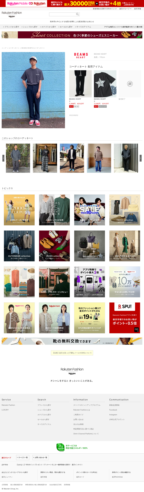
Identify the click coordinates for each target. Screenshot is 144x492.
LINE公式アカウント (117, 419)
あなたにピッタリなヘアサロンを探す (15, 472)
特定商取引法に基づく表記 (83, 429)
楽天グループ (124, 9)
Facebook (113, 410)
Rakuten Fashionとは (81, 410)
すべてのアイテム (44, 424)
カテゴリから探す (44, 415)
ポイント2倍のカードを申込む (86, 472)
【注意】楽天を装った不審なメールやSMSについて (72, 353)
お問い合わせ (78, 419)
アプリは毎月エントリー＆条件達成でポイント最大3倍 (123, 27)
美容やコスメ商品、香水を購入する (52, 472)
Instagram (113, 415)
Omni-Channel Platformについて (86, 434)
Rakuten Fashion (23, 14)
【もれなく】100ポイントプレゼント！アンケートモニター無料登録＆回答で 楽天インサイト (49, 465)
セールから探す (43, 419)
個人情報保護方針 (16, 485)
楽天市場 (137, 9)
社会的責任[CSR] (55, 485)
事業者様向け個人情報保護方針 (36, 485)
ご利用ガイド (78, 415)
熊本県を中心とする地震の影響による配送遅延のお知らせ (72, 21)
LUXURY (5, 410)
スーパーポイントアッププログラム (86, 405)
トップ (4, 48)
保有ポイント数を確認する (121, 472)
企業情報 (5, 485)
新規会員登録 (114, 405)
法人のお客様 (78, 424)
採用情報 (67, 485)
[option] (18, 158)
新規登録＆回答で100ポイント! (105, 9)
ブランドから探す (44, 405)
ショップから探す (44, 410)
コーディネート (14, 48)
